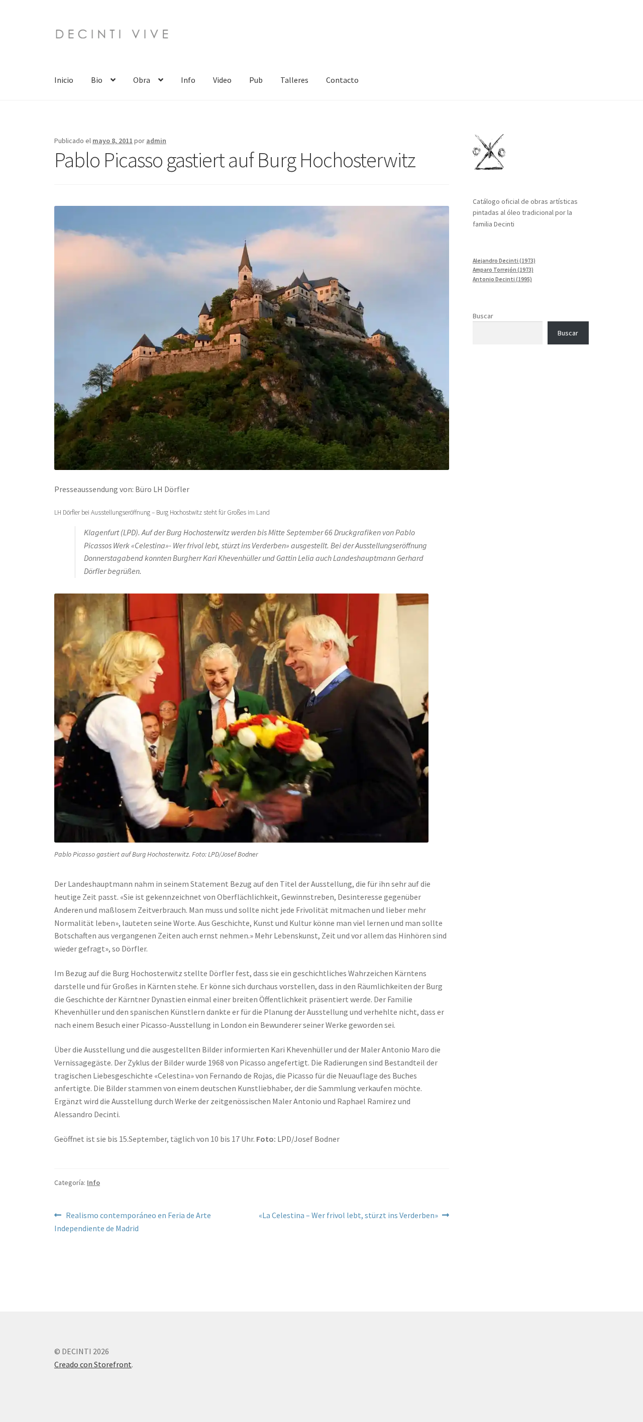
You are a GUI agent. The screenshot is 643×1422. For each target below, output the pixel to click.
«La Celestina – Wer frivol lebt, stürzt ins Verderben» (348, 1215)
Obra (141, 80)
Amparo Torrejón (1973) (503, 269)
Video (222, 80)
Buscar (483, 315)
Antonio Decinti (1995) (502, 279)
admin (156, 140)
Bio (96, 80)
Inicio (63, 80)
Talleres (294, 80)
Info (188, 80)
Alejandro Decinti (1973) (504, 260)
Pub (256, 80)
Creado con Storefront (93, 1364)
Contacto (342, 80)
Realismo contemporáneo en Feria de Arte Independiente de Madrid (132, 1221)
